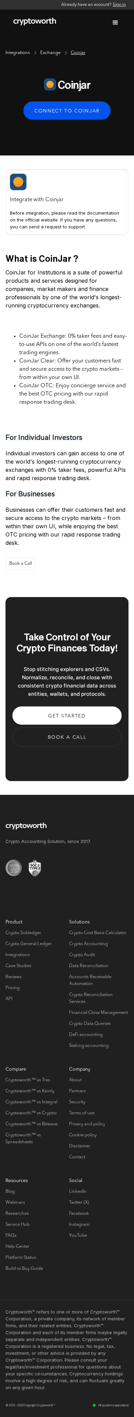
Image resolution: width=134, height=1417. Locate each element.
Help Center (17, 1246)
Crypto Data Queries (90, 1023)
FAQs (10, 1235)
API (8, 999)
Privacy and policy (87, 1124)
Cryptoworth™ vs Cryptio (31, 1113)
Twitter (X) (79, 1202)
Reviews (13, 977)
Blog (10, 1191)
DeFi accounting (86, 1034)
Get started (67, 716)
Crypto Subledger (23, 933)
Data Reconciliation (89, 966)
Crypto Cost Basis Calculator (97, 933)
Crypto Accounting (88, 944)
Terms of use (81, 1113)
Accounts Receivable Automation (90, 980)
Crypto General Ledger (28, 944)
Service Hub (17, 1224)
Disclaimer (79, 1146)
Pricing (12, 988)
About (75, 1080)
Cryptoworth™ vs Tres (27, 1080)
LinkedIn (78, 1191)
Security (77, 1102)
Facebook (79, 1213)
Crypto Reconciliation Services (91, 998)
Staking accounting (89, 1045)
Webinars (15, 1202)
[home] (33, 22)
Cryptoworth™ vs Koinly (29, 1091)
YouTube (78, 1235)
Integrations (17, 53)
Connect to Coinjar (67, 111)
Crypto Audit (82, 955)
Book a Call (20, 563)
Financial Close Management (98, 1012)
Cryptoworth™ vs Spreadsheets (23, 1138)
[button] (115, 22)
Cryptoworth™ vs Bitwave (31, 1124)
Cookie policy (83, 1135)
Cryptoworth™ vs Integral (31, 1102)
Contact (77, 1157)
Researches (17, 1213)
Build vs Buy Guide (24, 1268)
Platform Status (20, 1257)
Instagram (79, 1224)
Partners (77, 1091)
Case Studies (18, 966)
